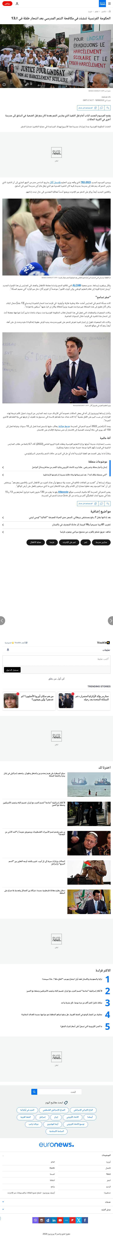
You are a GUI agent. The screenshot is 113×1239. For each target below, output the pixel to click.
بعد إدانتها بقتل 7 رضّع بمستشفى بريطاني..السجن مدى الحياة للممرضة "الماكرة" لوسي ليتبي (70, 517)
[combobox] (56, 1092)
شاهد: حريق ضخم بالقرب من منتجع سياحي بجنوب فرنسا (85, 532)
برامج (53, 1187)
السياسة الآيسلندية (56, 1131)
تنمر (85, 542)
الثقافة (52, 1180)
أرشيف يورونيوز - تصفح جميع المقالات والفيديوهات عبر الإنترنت (31, 1193)
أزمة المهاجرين (52, 1124)
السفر (109, 1180)
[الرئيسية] (110, 11)
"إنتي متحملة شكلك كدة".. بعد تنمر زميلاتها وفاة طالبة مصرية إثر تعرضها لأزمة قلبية (75, 475)
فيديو (108, 1187)
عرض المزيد (106, 1210)
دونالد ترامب (33, 1124)
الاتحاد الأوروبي (73, 1117)
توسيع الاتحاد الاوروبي (75, 1124)
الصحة (52, 1174)
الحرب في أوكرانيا (27, 1110)
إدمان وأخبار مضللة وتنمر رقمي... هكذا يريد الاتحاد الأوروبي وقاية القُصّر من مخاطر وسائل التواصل (69, 467)
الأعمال (108, 1168)
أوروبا (108, 1162)
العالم (96, 12)
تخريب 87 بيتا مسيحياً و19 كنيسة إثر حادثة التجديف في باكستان (81, 524)
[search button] (34, 1092)
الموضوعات (106, 1155)
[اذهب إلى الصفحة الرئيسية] (102, 3)
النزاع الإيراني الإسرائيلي (83, 1110)
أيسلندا (90, 1117)
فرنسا (90, 12)
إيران (56, 1117)
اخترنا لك (104, 768)
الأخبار (104, 12)
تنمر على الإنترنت (69, 542)
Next (108, 1174)
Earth (52, 1168)
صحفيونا (107, 1193)
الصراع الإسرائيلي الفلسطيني (54, 1110)
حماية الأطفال (35, 542)
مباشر (7, 3)
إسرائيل (42, 1117)
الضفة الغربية (25, 1117)
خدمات (108, 1202)
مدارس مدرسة (101, 542)
